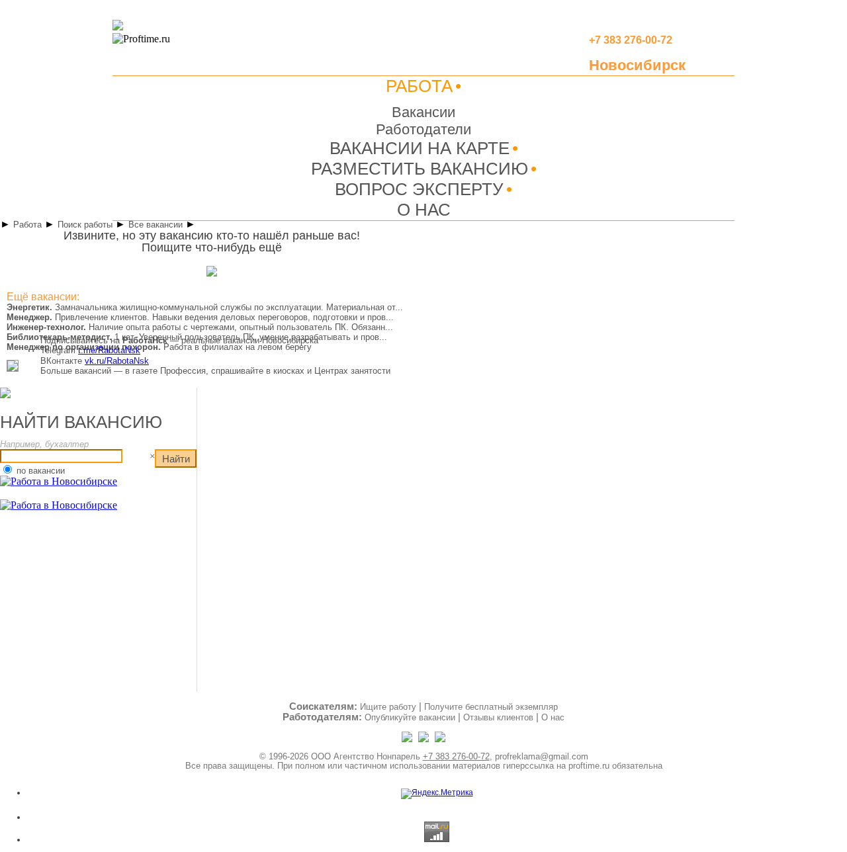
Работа (27, 225)
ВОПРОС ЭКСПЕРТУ (419, 189)
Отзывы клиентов (498, 717)
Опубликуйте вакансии (410, 717)
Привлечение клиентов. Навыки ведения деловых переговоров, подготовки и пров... (200, 317)
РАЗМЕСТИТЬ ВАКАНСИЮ (419, 169)
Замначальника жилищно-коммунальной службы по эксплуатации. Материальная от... (205, 307)
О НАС (424, 210)
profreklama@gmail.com (541, 756)
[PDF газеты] (117, 28)
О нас (552, 717)
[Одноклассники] (424, 739)
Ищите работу (388, 707)
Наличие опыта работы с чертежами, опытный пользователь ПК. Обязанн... (200, 327)
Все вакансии (155, 225)
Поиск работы (85, 225)
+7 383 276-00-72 (456, 756)
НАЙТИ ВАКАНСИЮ (81, 422)
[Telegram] (408, 739)
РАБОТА (419, 86)
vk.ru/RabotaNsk (117, 361)
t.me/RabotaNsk (109, 350)
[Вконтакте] (440, 739)
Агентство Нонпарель (377, 756)
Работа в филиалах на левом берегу (159, 347)
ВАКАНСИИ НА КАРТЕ (420, 148)
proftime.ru (588, 766)
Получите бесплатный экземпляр (491, 707)
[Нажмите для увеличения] (13, 369)
